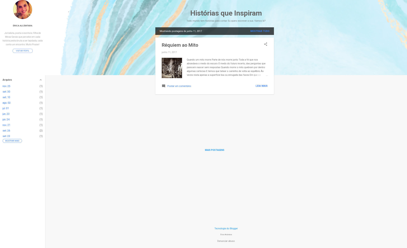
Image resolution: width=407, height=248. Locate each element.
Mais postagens (214, 150)
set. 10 (6, 97)
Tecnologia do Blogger (226, 228)
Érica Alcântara (22, 25)
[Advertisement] (286, 75)
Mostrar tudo (259, 31)
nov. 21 (6, 125)
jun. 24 (6, 119)
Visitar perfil (22, 51)
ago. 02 (7, 102)
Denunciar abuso (226, 241)
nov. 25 (6, 86)
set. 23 (6, 136)
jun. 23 (6, 113)
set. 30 (6, 91)
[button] (266, 44)
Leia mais (262, 85)
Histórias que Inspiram (226, 13)
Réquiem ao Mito (180, 45)
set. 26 (6, 130)
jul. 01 (6, 108)
